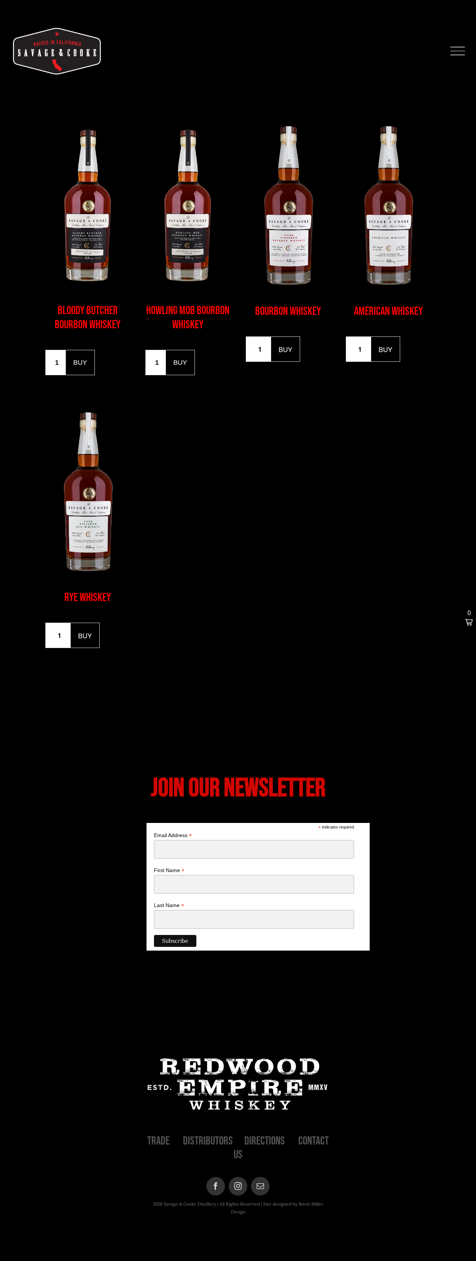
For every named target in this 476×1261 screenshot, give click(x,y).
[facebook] (215, 1186)
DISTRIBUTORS (208, 1141)
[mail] (260, 1186)
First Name (169, 870)
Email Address (173, 835)
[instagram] (238, 1186)
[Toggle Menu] (458, 51)
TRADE (158, 1141)
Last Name (169, 905)
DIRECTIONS (264, 1141)
